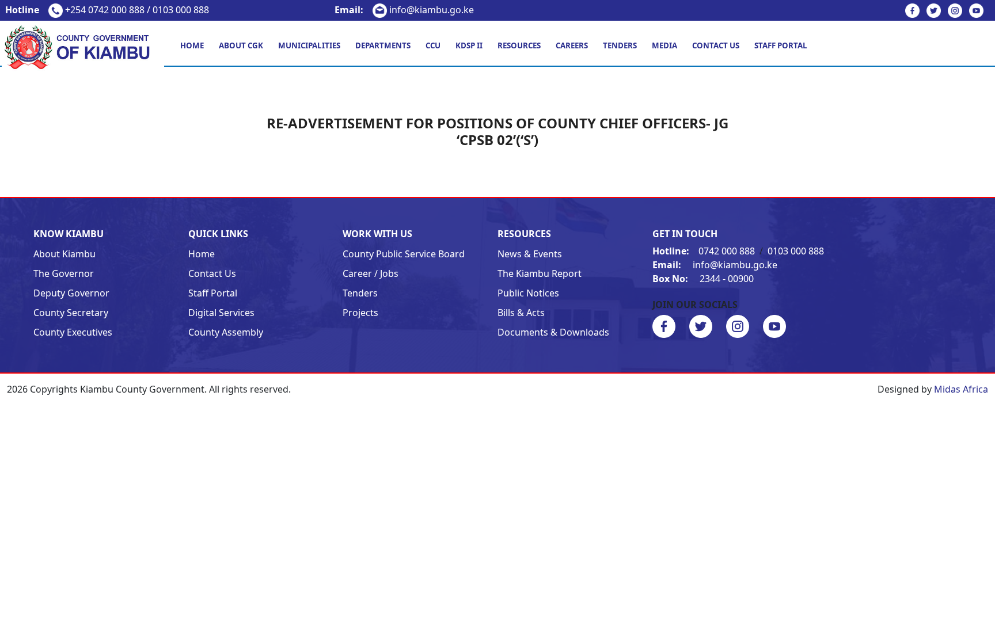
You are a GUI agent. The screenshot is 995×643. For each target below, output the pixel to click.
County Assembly (225, 332)
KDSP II (469, 45)
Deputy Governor (71, 293)
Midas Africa (961, 389)
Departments (383, 45)
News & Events (530, 254)
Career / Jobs (370, 273)
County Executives (72, 332)
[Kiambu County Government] (83, 46)
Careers (572, 45)
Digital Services (221, 312)
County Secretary (70, 312)
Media (664, 45)
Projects (360, 312)
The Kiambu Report (540, 273)
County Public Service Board (404, 254)
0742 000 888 (704, 251)
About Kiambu (64, 254)
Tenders (620, 45)
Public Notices (528, 293)
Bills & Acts (521, 312)
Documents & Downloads (553, 332)
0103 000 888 (796, 251)
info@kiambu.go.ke (404, 9)
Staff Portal (780, 45)
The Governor (63, 273)
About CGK (241, 45)
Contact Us (715, 45)
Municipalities (309, 45)
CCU (433, 45)
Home (192, 45)
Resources (519, 45)
